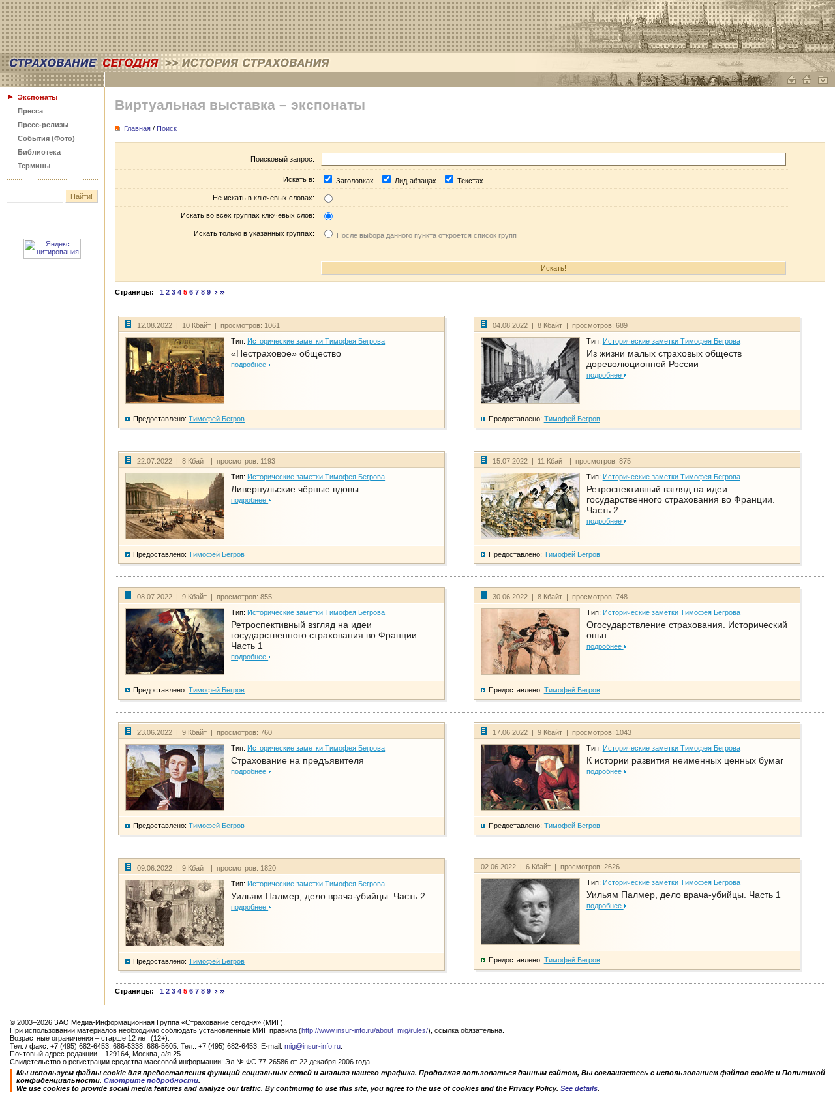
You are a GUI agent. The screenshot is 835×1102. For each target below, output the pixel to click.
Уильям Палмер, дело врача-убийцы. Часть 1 (683, 894)
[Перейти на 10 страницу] (216, 292)
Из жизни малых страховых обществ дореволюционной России (664, 358)
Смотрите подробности (151, 1080)
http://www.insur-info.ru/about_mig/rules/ (364, 1030)
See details (579, 1088)
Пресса (30, 111)
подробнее (249, 364)
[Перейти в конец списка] (222, 292)
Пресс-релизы (43, 124)
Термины (34, 166)
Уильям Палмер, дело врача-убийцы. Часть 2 (328, 896)
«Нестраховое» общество (286, 353)
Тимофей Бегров (217, 419)
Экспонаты (37, 97)
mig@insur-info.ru (312, 1046)
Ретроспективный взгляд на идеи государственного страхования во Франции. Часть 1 (325, 635)
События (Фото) (46, 138)
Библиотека (39, 152)
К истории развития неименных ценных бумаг (684, 760)
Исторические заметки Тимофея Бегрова (316, 341)
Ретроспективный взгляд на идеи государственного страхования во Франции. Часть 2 (680, 499)
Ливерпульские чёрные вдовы (295, 489)
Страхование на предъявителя (297, 760)
